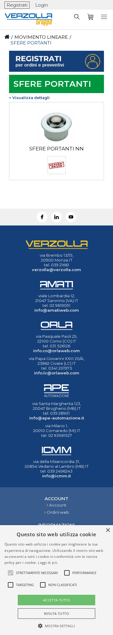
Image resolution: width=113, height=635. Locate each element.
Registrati (17, 5)
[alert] (56, 580)
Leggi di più (47, 562)
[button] (56, 625)
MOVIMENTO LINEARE (41, 37)
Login (41, 5)
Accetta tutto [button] (56, 600)
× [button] (107, 530)
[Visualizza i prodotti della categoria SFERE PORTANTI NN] (56, 143)
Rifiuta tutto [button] (56, 613)
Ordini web (58, 512)
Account (57, 505)
